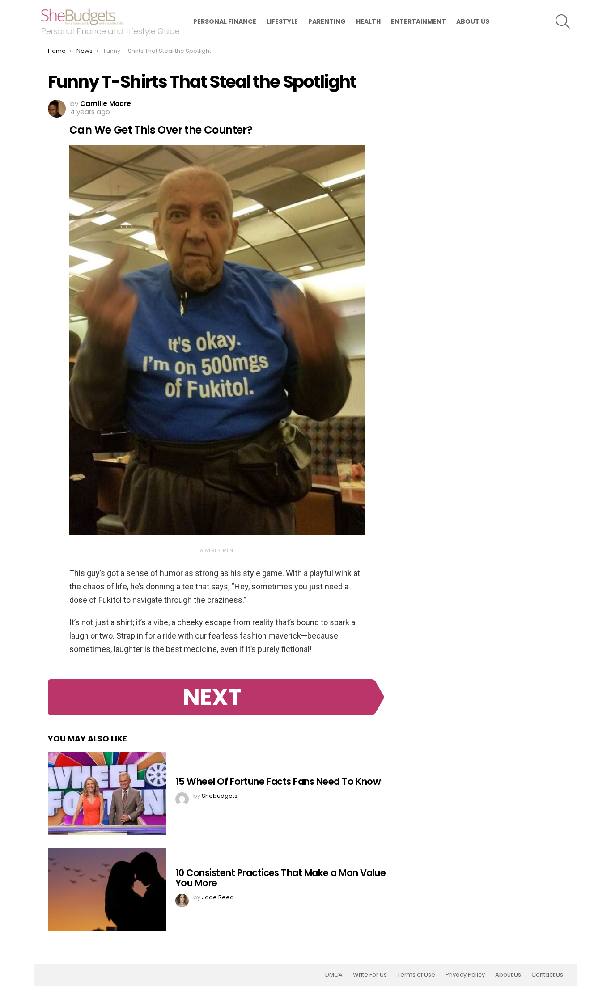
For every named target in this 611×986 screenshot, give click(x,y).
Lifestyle (282, 21)
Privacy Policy (465, 974)
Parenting (327, 21)
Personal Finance (224, 21)
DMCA (334, 974)
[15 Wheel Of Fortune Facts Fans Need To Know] (107, 793)
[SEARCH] (563, 21)
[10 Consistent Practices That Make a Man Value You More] (107, 889)
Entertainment (418, 21)
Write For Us (370, 974)
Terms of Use (416, 974)
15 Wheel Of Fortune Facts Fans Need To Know (278, 781)
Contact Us (547, 974)
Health (368, 21)
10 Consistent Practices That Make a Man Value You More (280, 878)
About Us (472, 21)
